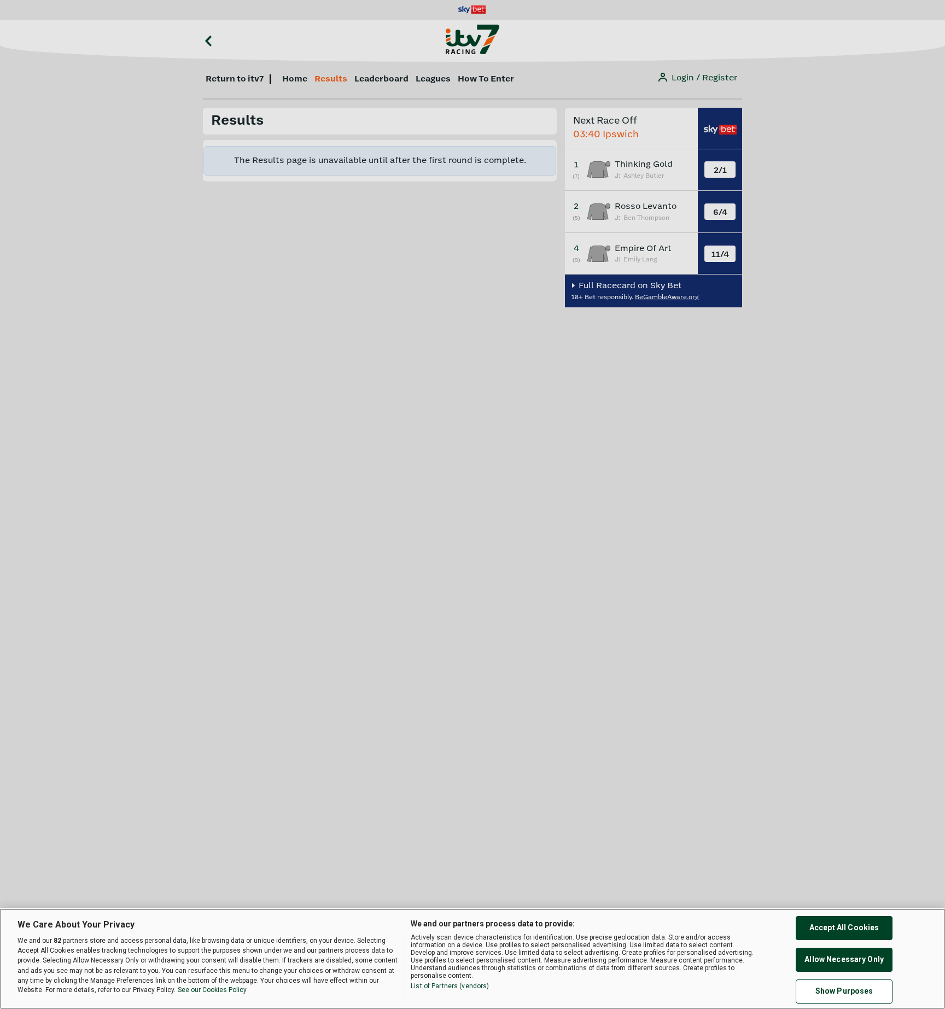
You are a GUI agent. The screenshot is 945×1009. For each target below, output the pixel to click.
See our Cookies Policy (212, 990)
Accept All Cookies (844, 928)
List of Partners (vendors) (450, 986)
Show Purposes (844, 991)
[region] (472, 958)
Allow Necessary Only (844, 959)
